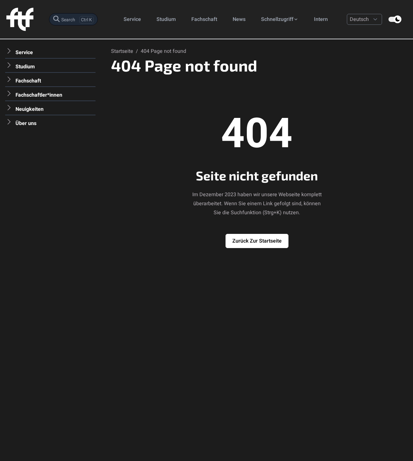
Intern (321, 19)
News (239, 19)
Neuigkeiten (29, 109)
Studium (166, 19)
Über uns (25, 123)
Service (132, 19)
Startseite (123, 51)
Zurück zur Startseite (257, 241)
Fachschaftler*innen (38, 95)
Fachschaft (204, 19)
